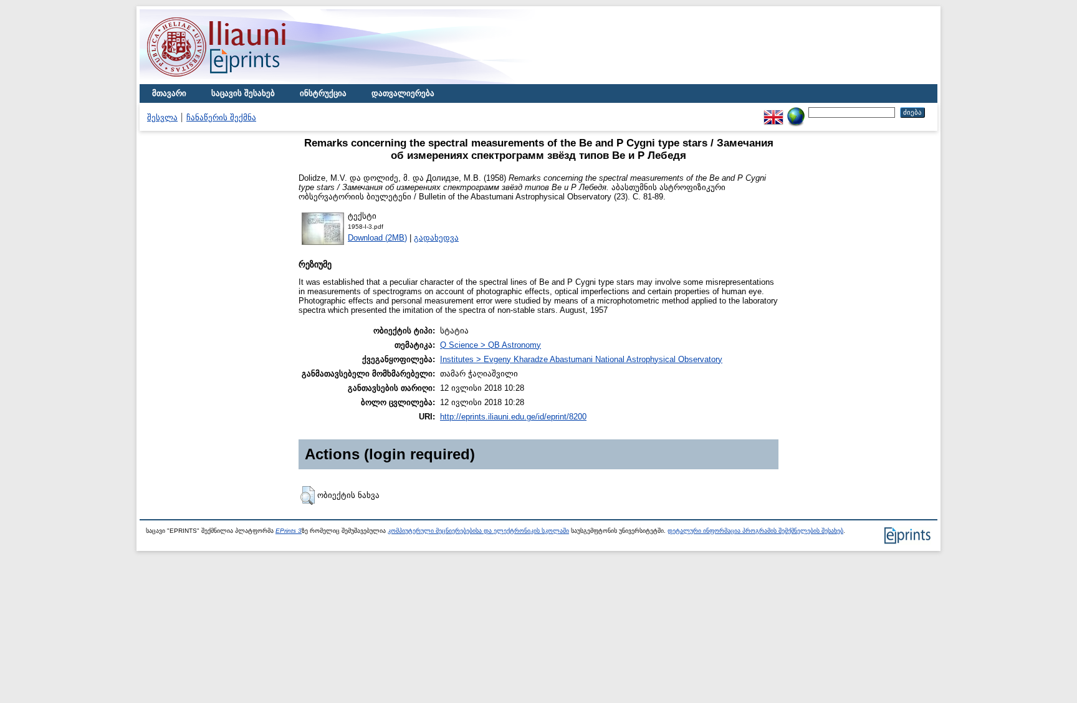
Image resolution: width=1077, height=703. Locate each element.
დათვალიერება (402, 93)
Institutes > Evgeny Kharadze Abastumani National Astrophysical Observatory (581, 359)
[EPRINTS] (246, 81)
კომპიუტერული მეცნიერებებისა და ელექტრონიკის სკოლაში (478, 530)
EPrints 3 (288, 530)
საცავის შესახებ (243, 93)
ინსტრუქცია (323, 93)
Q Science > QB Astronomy (490, 345)
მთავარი (169, 93)
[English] (773, 112)
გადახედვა (436, 237)
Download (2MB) (377, 237)
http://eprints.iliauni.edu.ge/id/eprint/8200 (513, 416)
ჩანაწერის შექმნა (221, 117)
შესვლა (162, 117)
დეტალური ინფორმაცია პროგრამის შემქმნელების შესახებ (755, 530)
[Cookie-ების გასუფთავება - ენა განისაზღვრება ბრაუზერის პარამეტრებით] (796, 112)
